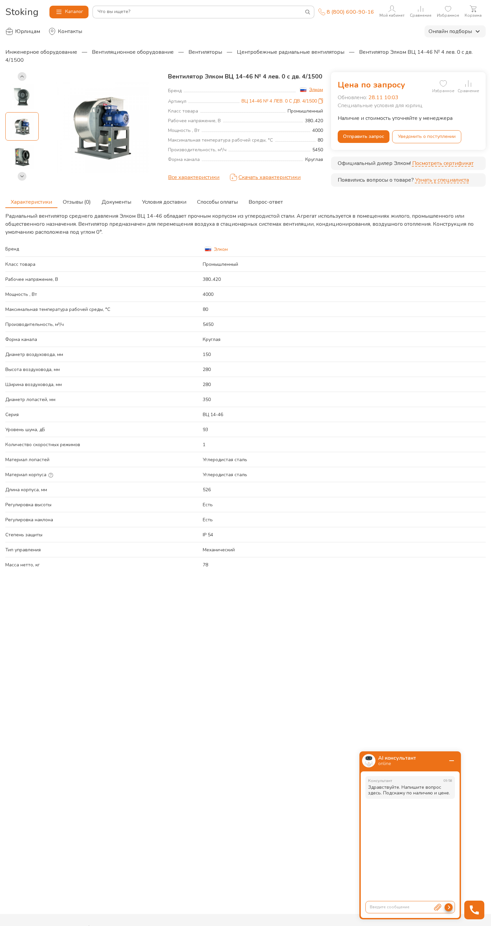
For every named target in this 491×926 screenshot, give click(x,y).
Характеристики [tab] (31, 202)
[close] (451, 760)
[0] (443, 83)
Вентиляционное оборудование (133, 52)
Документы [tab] (116, 202)
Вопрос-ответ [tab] (266, 202)
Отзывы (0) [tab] (77, 202)
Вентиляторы (205, 52)
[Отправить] (449, 907)
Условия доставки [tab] (164, 202)
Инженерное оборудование (41, 52)
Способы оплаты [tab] (217, 202)
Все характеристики (193, 177)
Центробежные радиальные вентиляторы (290, 52)
